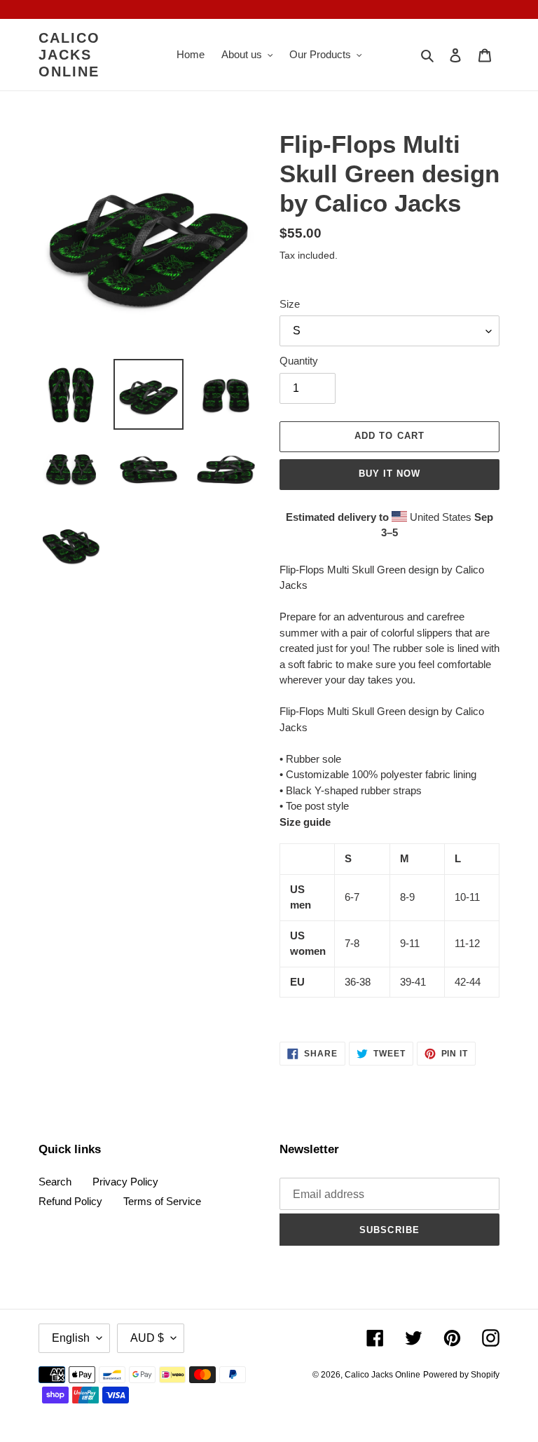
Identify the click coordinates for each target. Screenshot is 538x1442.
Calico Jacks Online (69, 54)
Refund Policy (70, 1201)
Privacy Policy (125, 1182)
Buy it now (389, 473)
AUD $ (147, 1338)
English (71, 1338)
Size (290, 304)
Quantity (299, 361)
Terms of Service (162, 1201)
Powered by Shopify (461, 1375)
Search (55, 1182)
